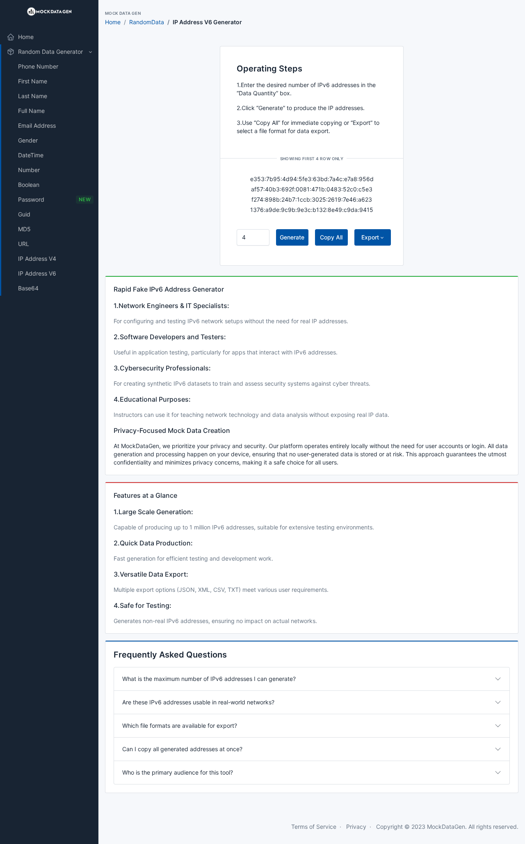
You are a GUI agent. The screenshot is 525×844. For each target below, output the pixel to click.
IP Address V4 (37, 258)
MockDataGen (446, 826)
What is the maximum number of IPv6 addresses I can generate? (209, 678)
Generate (292, 237)
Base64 (28, 288)
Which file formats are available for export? (179, 725)
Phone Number (38, 66)
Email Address (37, 125)
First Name (32, 81)
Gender (28, 140)
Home (113, 21)
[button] (49, 51)
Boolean (28, 184)
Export (370, 237)
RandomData (146, 21)
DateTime (30, 155)
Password (54, 199)
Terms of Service (313, 826)
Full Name (31, 110)
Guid (24, 214)
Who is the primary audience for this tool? (177, 772)
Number (29, 169)
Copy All (331, 237)
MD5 (24, 228)
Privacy (356, 826)
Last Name (32, 95)
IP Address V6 (37, 273)
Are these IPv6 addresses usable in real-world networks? (198, 702)
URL (23, 243)
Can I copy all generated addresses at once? (182, 748)
